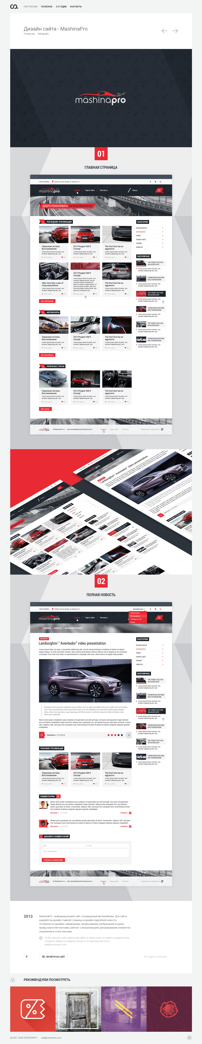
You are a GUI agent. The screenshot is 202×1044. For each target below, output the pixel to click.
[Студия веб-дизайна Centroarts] (14, 6)
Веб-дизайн (43, 34)
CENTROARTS (30, 1038)
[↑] (26, 957)
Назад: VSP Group (165, 31)
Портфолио (31, 6)
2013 (28, 916)
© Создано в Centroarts (155, 956)
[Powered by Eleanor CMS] (189, 1037)
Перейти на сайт (55, 957)
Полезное (46, 6)
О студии (61, 6)
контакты (80, 941)
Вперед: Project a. (175, 31)
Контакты (76, 6)
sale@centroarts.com (55, 944)
